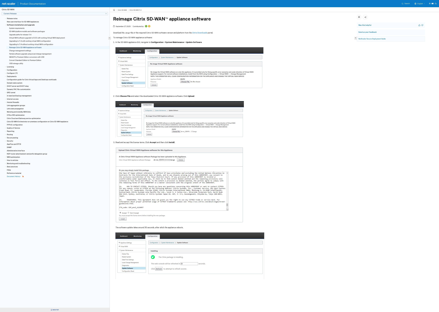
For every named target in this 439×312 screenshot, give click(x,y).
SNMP (9, 147)
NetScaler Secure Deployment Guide (372, 39)
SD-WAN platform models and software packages (27, 31)
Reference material (14, 173)
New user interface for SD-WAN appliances (23, 22)
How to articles (12, 160)
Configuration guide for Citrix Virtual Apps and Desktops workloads (31, 80)
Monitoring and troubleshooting (18, 163)
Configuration (12, 70)
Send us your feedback (367, 32)
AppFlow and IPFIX (14, 144)
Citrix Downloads (199, 33)
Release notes (12, 18)
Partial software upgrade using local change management (30, 54)
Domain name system (14, 83)
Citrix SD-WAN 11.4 (135, 10)
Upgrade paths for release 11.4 (20, 35)
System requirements (16, 28)
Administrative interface (16, 151)
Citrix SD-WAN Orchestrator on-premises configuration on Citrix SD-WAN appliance (37, 122)
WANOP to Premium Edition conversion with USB (26, 57)
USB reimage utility (16, 63)
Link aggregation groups (16, 105)
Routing (10, 134)
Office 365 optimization (16, 115)
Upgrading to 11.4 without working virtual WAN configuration (31, 44)
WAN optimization (13, 157)
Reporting (10, 131)
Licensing (10, 67)
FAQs (9, 170)
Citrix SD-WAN (122, 10)
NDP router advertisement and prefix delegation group (27, 154)
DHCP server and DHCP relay (18, 86)
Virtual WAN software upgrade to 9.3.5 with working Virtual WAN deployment (37, 38)
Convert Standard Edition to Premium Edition (25, 60)
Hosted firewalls (13, 102)
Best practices (12, 167)
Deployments (12, 76)
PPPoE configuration (15, 125)
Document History (14, 176)
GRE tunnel (11, 92)
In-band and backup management (19, 96)
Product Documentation (33, 3)
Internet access (13, 99)
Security (10, 141)
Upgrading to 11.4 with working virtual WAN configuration (30, 41)
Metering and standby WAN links (19, 112)
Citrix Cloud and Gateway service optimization (24, 118)
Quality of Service (13, 128)
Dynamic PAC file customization (18, 89)
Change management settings (20, 51)
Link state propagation (15, 109)
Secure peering (12, 138)
